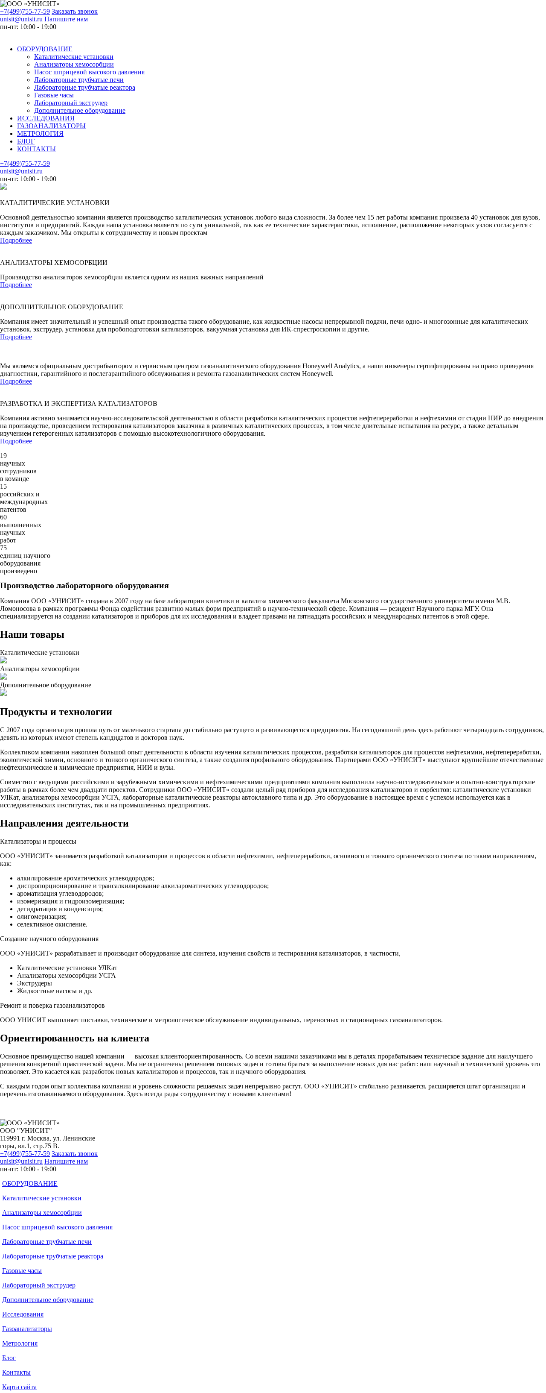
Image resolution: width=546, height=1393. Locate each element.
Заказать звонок (75, 11)
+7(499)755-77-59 (25, 11)
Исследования (23, 1314)
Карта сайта (19, 1386)
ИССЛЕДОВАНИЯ (46, 118)
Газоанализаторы (27, 1328)
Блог (9, 1357)
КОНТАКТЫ (36, 148)
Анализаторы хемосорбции (74, 64)
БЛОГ (26, 141)
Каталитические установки (73, 56)
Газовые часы (54, 95)
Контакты (16, 1372)
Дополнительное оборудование (79, 110)
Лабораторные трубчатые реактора (84, 87)
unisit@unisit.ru (21, 19)
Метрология (20, 1343)
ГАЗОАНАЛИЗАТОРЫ (51, 125)
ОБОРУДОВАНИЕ (45, 49)
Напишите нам (66, 19)
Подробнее (16, 240)
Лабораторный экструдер (70, 102)
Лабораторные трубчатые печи (79, 79)
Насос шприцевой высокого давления (89, 72)
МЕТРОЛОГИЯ (40, 133)
